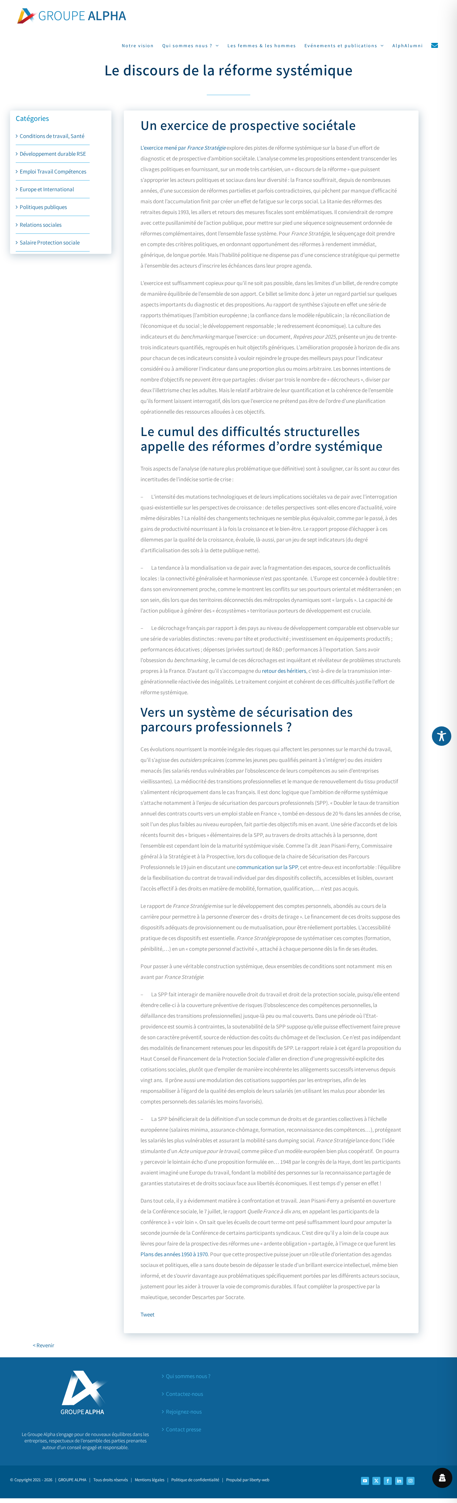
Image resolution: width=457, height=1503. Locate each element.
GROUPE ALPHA (72, 1480)
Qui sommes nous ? (188, 1376)
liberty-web (259, 1480)
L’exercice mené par (183, 147)
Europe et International (47, 189)
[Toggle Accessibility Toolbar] (441, 736)
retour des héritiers (284, 670)
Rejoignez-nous (184, 1411)
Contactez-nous (184, 1394)
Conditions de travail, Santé (52, 136)
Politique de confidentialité (195, 1480)
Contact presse (183, 1429)
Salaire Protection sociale (50, 242)
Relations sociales (41, 224)
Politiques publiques (43, 207)
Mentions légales (149, 1480)
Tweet (148, 1314)
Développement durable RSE (53, 153)
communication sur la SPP (267, 867)
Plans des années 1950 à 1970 (174, 1254)
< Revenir (43, 1345)
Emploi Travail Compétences (53, 171)
